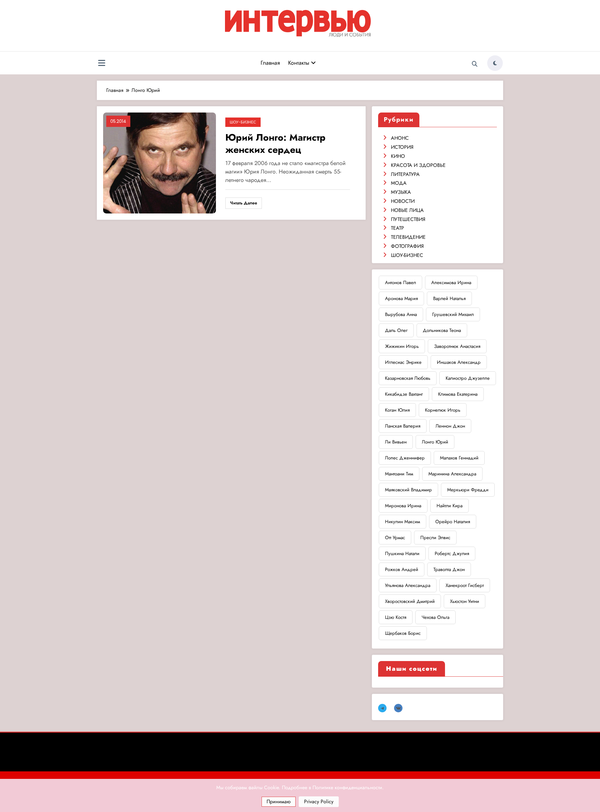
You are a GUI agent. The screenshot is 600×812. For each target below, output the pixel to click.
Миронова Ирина (403, 505)
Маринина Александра (452, 473)
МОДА (399, 183)
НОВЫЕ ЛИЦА (407, 210)
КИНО (398, 156)
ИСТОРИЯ (402, 147)
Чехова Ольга (435, 617)
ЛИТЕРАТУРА (405, 174)
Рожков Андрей (401, 569)
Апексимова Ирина (451, 282)
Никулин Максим (402, 521)
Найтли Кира (449, 505)
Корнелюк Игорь (442, 410)
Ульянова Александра (407, 585)
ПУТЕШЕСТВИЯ (408, 219)
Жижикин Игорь (402, 346)
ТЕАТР (397, 228)
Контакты (299, 63)
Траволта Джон (449, 569)
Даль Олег (396, 330)
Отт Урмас (395, 537)
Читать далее (243, 203)
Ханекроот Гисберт (465, 585)
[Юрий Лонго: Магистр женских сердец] (159, 162)
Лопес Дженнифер (405, 457)
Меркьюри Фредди (467, 489)
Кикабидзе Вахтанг (404, 394)
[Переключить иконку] (101, 63)
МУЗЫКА (401, 192)
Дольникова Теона (442, 330)
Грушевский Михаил (453, 314)
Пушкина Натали (402, 553)
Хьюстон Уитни (464, 601)
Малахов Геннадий (459, 457)
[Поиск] (474, 64)
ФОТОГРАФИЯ (407, 246)
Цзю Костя (395, 617)
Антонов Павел (400, 282)
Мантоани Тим (399, 473)
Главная (270, 63)
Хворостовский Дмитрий (410, 601)
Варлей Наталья (449, 298)
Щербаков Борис (403, 633)
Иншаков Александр (459, 362)
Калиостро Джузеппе (468, 378)
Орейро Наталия (452, 521)
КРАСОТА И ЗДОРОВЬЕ (418, 165)
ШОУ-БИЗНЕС (243, 122)
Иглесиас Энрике (403, 362)
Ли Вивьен (396, 442)
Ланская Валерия (402, 426)
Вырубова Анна (401, 314)
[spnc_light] (495, 63)
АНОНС (400, 138)
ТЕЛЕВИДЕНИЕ (408, 237)
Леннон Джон (450, 426)
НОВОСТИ (403, 201)
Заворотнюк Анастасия (457, 346)
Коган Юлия (397, 410)
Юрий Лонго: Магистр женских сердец (275, 143)
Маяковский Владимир (408, 489)
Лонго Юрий (435, 442)
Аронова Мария (401, 298)
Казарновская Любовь (407, 378)
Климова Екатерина (458, 394)
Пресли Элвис (435, 537)
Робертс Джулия (452, 553)
